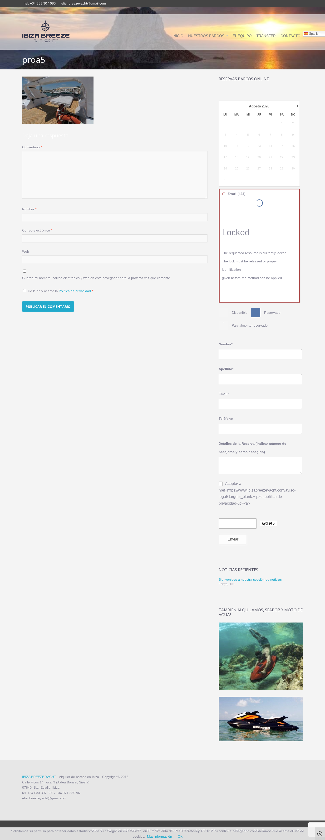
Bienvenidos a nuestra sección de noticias (250, 579)
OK (180, 836)
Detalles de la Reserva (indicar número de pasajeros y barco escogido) (252, 448)
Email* (224, 394)
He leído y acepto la (60, 291)
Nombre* (225, 344)
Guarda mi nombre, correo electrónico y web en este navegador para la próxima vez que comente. (96, 278)
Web (25, 251)
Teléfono (226, 418)
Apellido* (226, 369)
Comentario (32, 147)
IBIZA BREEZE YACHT (39, 777)
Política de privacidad (75, 291)
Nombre (29, 209)
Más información (159, 836)
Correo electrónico (37, 230)
